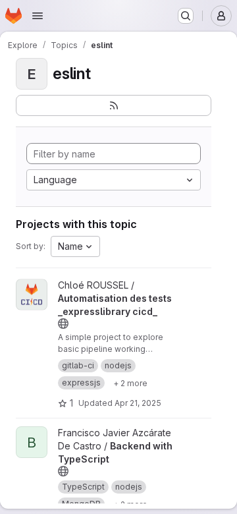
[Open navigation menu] (37, 15)
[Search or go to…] (186, 16)
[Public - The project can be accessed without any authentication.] (63, 323)
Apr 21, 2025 (138, 403)
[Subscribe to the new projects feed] (113, 105)
